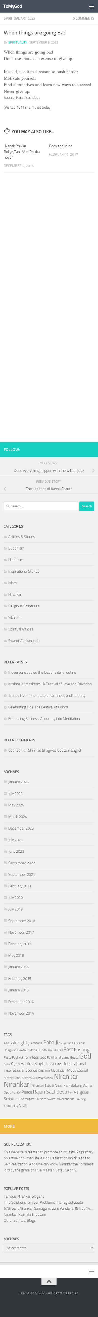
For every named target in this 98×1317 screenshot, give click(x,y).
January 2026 (18, 782)
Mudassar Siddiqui (42, 1078)
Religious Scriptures (23, 606)
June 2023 (16, 851)
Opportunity (12, 1092)
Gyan (15, 1064)
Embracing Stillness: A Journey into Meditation (44, 718)
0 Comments (83, 18)
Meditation (58, 1070)
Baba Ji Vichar (75, 1043)
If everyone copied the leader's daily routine (42, 672)
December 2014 (21, 1002)
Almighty (20, 1042)
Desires (58, 1050)
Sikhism (14, 617)
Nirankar (66, 1077)
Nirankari (15, 594)
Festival (17, 1057)
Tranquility (11, 1106)
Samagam (28, 1099)
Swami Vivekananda (23, 641)
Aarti (7, 1043)
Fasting (81, 1050)
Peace (26, 1092)
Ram (70, 1092)
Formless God (35, 1057)
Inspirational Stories (23, 571)
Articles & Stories (21, 536)
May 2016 (16, 955)
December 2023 (21, 828)
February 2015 (19, 978)
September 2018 (21, 921)
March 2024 (17, 816)
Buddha (31, 1050)
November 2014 (21, 1013)
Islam (12, 583)
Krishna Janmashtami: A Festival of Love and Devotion (50, 684)
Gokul (7, 1064)
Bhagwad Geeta (15, 1050)
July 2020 (15, 897)
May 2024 (16, 805)
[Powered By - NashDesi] (91, 449)
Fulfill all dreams (58, 1057)
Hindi (51, 1064)
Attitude (36, 1043)
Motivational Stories (18, 1078)
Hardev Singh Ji (34, 1063)
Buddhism (16, 548)
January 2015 (18, 990)
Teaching (80, 1099)
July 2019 (15, 909)
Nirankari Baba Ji (43, 1085)
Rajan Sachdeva (50, 1091)
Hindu (59, 1064)
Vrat (23, 1105)
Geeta (74, 1057)
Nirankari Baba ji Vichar (74, 1085)
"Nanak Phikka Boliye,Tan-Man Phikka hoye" (22, 152)
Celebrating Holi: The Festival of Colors (38, 707)
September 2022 (21, 863)
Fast (68, 1049)
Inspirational (75, 1063)
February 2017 (19, 944)
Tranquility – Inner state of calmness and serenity (46, 695)
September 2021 (21, 874)
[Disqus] (49, 246)
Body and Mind (60, 146)
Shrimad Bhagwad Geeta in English (55, 750)
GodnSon (15, 750)
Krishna (44, 1070)
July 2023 (15, 840)
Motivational (77, 1070)
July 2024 (15, 793)
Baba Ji (50, 1042)
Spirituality (17, 42)
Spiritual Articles (19, 18)
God (85, 1056)
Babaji (62, 1043)
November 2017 (21, 932)
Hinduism (15, 560)
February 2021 (19, 886)
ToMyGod (12, 6)
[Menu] (91, 6)
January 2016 (18, 967)
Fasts (7, 1057)
